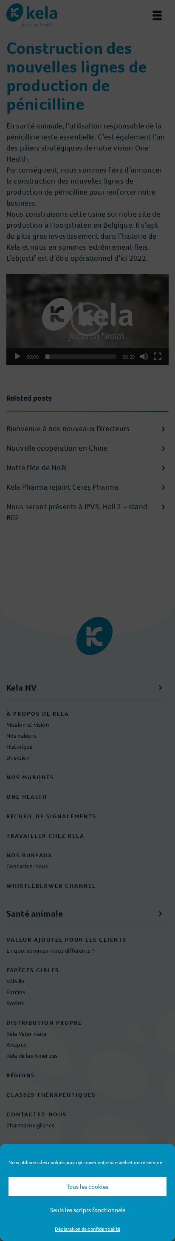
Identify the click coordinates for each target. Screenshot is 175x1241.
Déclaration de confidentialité (87, 1229)
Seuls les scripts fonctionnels (87, 1210)
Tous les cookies (87, 1186)
